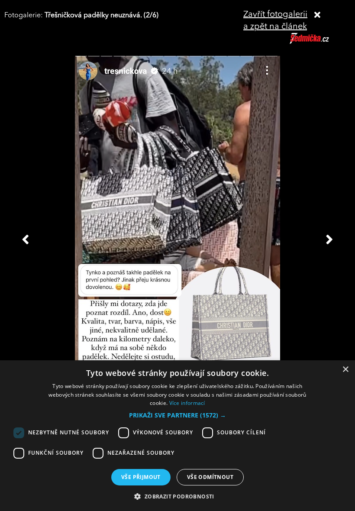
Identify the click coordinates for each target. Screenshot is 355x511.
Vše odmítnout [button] (210, 477)
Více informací (187, 403)
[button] (177, 415)
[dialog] (177, 435)
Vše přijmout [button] (141, 477)
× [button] (345, 369)
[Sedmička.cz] (320, 42)
